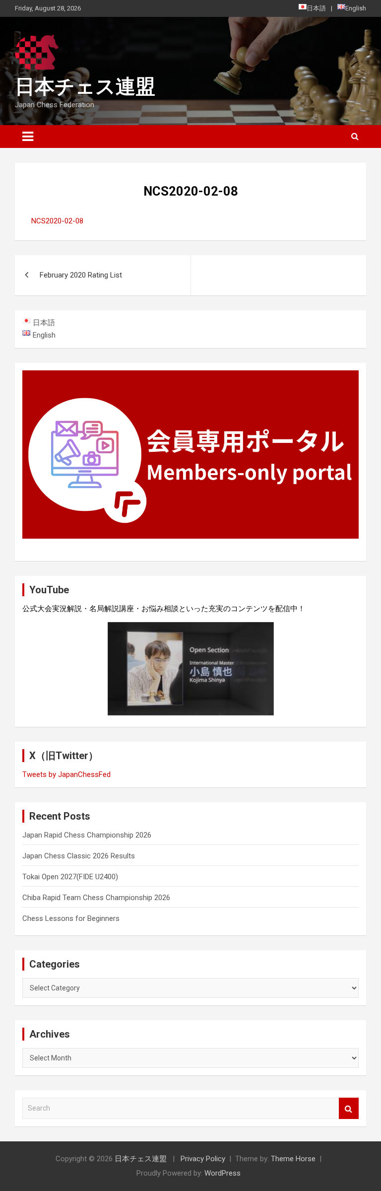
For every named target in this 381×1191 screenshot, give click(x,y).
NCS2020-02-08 (57, 220)
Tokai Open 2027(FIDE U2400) (70, 876)
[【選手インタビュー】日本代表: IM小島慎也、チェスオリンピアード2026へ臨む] (191, 668)
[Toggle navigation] (28, 136)
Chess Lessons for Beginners (71, 918)
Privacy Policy (203, 1158)
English (355, 8)
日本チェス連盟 (85, 86)
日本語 (316, 8)
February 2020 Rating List (81, 275)
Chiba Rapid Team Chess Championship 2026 (96, 897)
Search (349, 1108)
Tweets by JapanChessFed (66, 774)
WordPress (222, 1173)
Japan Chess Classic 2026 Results (78, 855)
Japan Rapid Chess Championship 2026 (86, 835)
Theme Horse (293, 1158)
